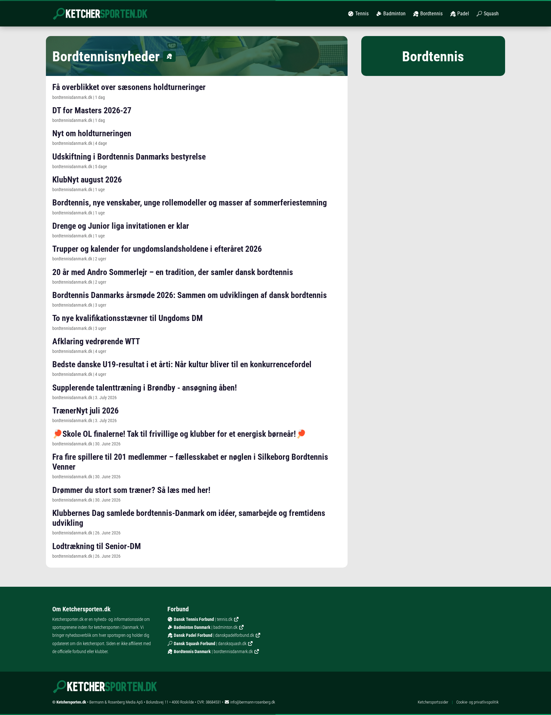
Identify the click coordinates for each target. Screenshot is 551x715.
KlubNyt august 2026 (87, 179)
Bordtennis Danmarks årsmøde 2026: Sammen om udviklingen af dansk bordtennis (189, 295)
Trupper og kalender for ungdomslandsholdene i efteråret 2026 (157, 249)
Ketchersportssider (433, 702)
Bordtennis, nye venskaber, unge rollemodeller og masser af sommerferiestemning (189, 202)
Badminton (394, 14)
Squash (490, 14)
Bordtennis (431, 14)
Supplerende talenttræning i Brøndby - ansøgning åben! (144, 387)
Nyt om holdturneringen (91, 133)
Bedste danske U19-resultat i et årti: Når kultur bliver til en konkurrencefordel (182, 364)
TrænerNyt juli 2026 (85, 410)
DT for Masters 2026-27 (91, 110)
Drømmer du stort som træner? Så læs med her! (131, 490)
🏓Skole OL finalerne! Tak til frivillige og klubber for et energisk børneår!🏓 (179, 434)
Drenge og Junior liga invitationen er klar (120, 226)
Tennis (361, 14)
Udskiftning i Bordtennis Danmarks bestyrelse (129, 156)
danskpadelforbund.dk (234, 635)
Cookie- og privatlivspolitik (477, 702)
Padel (462, 14)
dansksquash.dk (232, 643)
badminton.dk (225, 627)
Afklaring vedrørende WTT (96, 341)
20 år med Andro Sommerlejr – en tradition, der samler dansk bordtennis (172, 272)
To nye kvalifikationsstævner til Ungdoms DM (127, 318)
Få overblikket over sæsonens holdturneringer (129, 87)
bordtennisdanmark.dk (233, 651)
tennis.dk (224, 619)
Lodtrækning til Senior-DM (96, 546)
